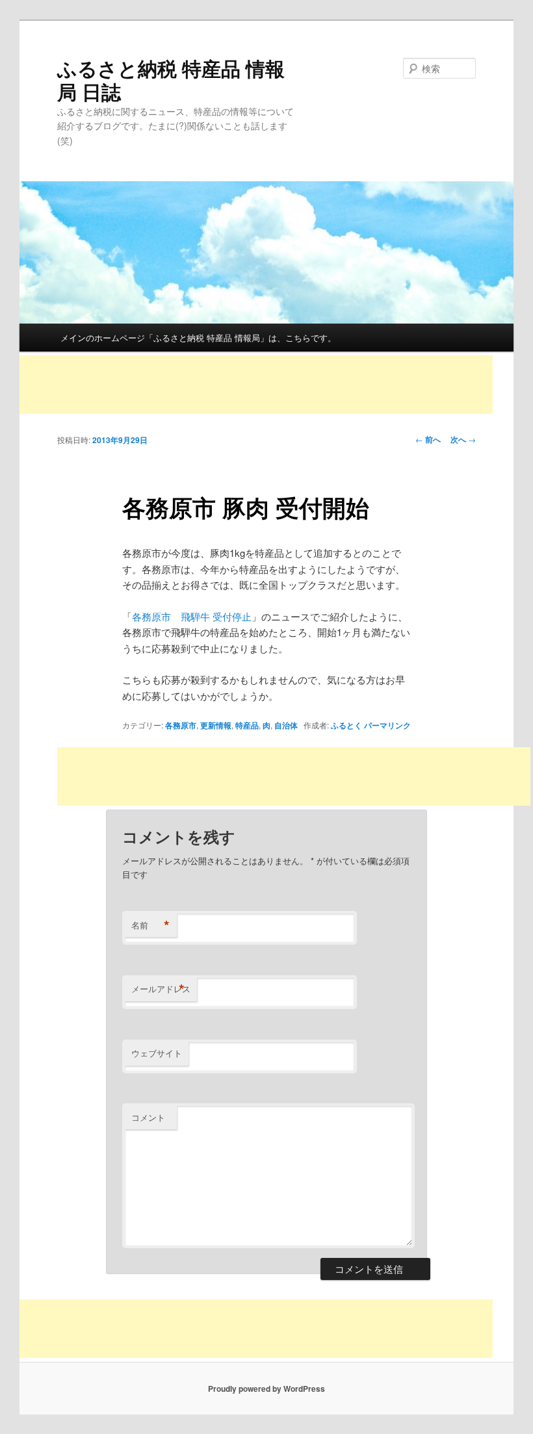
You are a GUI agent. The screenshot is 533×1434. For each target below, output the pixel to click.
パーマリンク (387, 725)
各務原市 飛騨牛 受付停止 (192, 616)
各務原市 (180, 725)
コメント (148, 1117)
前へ (428, 439)
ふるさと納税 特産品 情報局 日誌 (171, 79)
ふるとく (346, 725)
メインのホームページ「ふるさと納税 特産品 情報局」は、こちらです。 (198, 337)
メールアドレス (160, 989)
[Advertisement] (256, 384)
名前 (150, 925)
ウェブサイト (156, 1053)
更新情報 (215, 725)
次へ (463, 439)
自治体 (286, 725)
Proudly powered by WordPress (266, 1388)
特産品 (247, 725)
